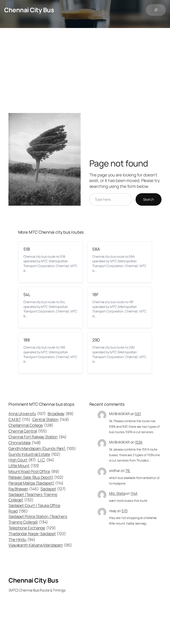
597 (138, 413)
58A (96, 249)
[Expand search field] (156, 10)
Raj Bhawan (23, 489)
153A (138, 442)
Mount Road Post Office (33, 471)
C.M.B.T (19, 419)
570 (125, 510)
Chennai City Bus (29, 10)
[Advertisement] (85, 72)
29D (96, 340)
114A (134, 493)
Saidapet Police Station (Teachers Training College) (37, 519)
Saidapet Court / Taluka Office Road (34, 508)
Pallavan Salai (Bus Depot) (35, 477)
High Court (22, 460)
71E (127, 470)
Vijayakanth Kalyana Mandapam (40, 545)
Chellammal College (30, 425)
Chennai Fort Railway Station (37, 437)
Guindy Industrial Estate (34, 454)
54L (26, 294)
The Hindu (21, 539)
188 (26, 340)
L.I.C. (46, 460)
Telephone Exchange (32, 528)
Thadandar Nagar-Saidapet (37, 533)
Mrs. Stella (117, 493)
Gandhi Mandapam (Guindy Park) (42, 448)
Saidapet (53, 489)
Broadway (61, 413)
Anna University (27, 413)
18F (95, 294)
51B (26, 249)
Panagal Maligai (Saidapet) (35, 483)
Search (148, 199)
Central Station (50, 419)
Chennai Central (27, 431)
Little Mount (23, 465)
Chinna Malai (24, 442)
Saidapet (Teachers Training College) (32, 497)
